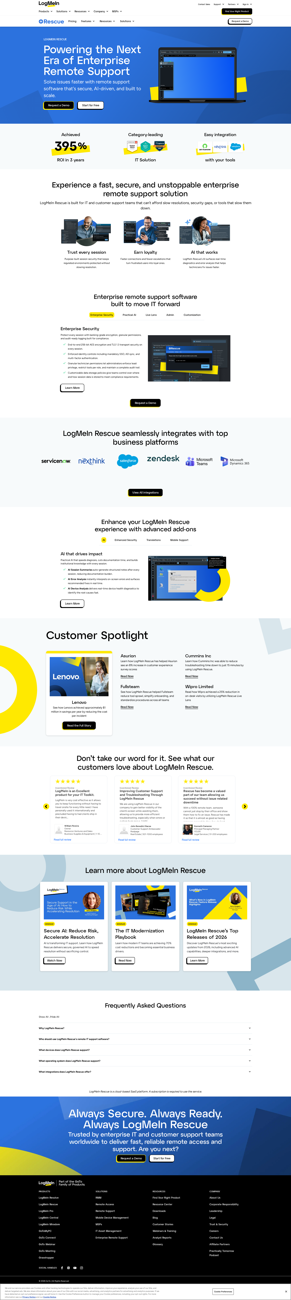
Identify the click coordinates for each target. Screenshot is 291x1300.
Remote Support (105, 1210)
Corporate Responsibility (224, 1204)
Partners (231, 4)
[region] (145, 1292)
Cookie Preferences (223, 1291)
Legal (212, 1217)
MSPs (115, 11)
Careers (214, 1230)
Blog (155, 1217)
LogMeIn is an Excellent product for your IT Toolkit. (74, 793)
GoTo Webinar (47, 1244)
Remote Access (105, 1204)
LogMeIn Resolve (49, 1197)
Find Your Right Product (166, 1197)
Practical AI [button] (129, 314)
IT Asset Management (109, 1230)
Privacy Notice (29, 1297)
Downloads (159, 1210)
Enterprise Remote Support (112, 1237)
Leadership (215, 1210)
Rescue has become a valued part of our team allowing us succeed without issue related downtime (205, 796)
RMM (98, 1197)
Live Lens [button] (151, 314)
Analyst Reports (162, 1237)
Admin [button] (170, 314)
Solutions (61, 11)
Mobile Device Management (112, 1217)
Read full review (62, 839)
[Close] (286, 1291)
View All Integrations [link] (145, 492)
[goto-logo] (145, 1183)
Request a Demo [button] (58, 105)
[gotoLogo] (49, 4)
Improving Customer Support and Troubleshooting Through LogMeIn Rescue (141, 794)
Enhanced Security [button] (126, 540)
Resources (80, 11)
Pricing (72, 21)
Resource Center (162, 1204)
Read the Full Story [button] (79, 725)
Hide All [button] (55, 1016)
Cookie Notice (49, 1297)
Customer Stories (163, 1224)
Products (44, 11)
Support (217, 4)
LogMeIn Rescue (48, 1204)
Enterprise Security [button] (101, 314)
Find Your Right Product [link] (237, 11)
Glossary (158, 1244)
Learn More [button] (72, 387)
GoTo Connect (47, 1237)
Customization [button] (192, 314)
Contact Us (216, 1237)
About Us (214, 1197)
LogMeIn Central (48, 1217)
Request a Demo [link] (240, 21)
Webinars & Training (164, 1230)
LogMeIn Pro (46, 1210)
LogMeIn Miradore (49, 1224)
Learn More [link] (197, 960)
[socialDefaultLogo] (62, 1268)
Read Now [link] (125, 960)
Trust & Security (218, 1224)
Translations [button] (154, 540)
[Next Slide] (245, 806)
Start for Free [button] (90, 105)
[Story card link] (56, 466)
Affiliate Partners (219, 1244)
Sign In (246, 4)
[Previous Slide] (46, 806)
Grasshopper (46, 1257)
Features (86, 21)
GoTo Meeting (47, 1250)
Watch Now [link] (54, 960)
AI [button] (104, 540)
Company (99, 11)
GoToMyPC (45, 1230)
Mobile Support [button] (179, 540)
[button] (145, 1028)
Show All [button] (43, 1016)
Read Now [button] (127, 676)
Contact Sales (204, 4)
